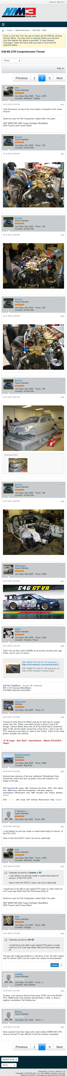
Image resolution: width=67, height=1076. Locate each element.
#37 (62, 581)
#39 (62, 717)
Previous (22, 78)
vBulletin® (51, 1071)
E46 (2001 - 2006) (39, 30)
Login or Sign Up (56, 2)
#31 (62, 105)
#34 (62, 316)
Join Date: (19, 96)
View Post (40, 872)
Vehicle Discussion (22, 30)
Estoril (18, 137)
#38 (62, 646)
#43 (62, 934)
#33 (62, 235)
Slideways (20, 566)
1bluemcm (20, 702)
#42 (62, 866)
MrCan (18, 1011)
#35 (62, 397)
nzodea (19, 974)
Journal (25, 685)
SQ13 (18, 629)
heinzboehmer (22, 755)
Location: (19, 98)
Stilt (17, 917)
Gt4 (17, 88)
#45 (62, 1027)
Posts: (38, 96)
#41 (62, 827)
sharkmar (38, 685)
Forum (9, 30)
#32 (62, 154)
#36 (62, 501)
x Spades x (21, 811)
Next (59, 78)
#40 (62, 772)
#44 (62, 991)
